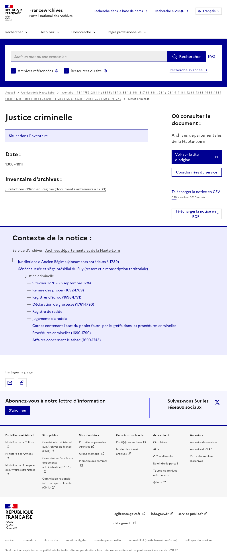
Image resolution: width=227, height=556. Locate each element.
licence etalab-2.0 (162, 550)
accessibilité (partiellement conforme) (153, 540)
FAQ (211, 56)
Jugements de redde (49, 318)
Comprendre (81, 32)
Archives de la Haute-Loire (38, 93)
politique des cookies (198, 540)
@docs (157, 482)
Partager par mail (9, 382)
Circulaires (160, 442)
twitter (217, 402)
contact (10, 540)
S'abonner (17, 410)
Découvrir (47, 32)
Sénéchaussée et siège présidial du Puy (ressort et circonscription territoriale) (83, 268)
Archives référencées (35, 71)
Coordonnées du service (196, 172)
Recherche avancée (186, 70)
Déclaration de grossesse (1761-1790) (63, 304)
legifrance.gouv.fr (127, 514)
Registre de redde (47, 311)
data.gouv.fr (123, 523)
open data (29, 540)
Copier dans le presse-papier (22, 382)
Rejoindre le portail (165, 464)
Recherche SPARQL (169, 11)
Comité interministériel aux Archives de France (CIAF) (57, 446)
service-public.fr (190, 514)
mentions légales (75, 540)
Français (209, 11)
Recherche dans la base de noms (118, 11)
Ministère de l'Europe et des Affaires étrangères (20, 467)
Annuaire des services (203, 442)
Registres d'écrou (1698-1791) (56, 297)
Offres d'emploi (163, 456)
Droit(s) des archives (129, 442)
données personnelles (107, 540)
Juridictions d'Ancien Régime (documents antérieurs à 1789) (55, 189)
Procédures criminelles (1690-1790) (61, 332)
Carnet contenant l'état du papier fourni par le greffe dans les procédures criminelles (104, 325)
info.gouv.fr (160, 514)
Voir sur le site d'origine (187, 157)
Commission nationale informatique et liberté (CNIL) (57, 483)
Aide (156, 449)
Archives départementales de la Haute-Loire (82, 250)
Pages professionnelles (124, 32)
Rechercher (14, 32)
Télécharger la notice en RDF (196, 214)
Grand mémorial (89, 454)
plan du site (50, 540)
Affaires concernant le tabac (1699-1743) (66, 340)
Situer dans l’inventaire (28, 135)
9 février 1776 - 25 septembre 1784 (61, 283)
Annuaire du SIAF (201, 449)
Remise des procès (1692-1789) (58, 290)
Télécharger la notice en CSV (196, 194)
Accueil (10, 93)
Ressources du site (86, 71)
